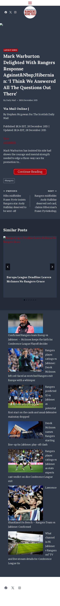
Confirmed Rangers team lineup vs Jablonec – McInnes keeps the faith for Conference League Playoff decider (30, 339)
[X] (10, 12)
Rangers (9, 180)
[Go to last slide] (8, 266)
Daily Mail (11, 100)
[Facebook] (5, 12)
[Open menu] (30, 3)
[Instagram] (15, 12)
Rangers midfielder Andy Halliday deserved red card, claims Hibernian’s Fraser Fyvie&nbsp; (46, 201)
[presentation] (30, 254)
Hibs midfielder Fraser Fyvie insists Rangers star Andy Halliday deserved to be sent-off (14, 201)
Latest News (10, 50)
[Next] (52, 266)
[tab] (24, 300)
